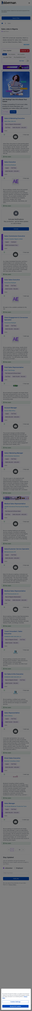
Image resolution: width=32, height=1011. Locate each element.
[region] (16, 999)
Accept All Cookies (15, 1006)
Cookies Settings (15, 1001)
